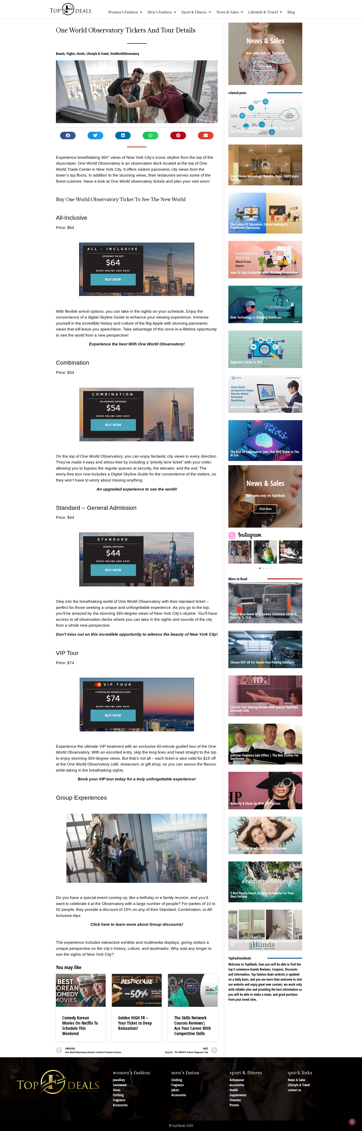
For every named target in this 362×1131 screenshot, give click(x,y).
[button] (68, 135)
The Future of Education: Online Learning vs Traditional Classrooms (259, 226)
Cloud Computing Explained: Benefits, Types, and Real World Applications (262, 130)
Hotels (81, 53)
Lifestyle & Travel (98, 53)
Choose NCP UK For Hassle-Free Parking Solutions (262, 662)
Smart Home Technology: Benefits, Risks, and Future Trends (264, 178)
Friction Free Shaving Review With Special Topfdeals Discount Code (264, 709)
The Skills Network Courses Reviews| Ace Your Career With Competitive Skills (192, 1026)
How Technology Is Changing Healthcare (256, 317)
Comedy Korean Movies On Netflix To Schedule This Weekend (80, 1026)
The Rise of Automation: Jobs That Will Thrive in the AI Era (264, 453)
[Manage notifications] (352, 1121)
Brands (60, 53)
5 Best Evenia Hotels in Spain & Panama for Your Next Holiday (262, 895)
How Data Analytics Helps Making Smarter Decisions (264, 407)
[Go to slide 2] (259, 568)
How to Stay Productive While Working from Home (263, 272)
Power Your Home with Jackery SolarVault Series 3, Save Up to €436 (263, 616)
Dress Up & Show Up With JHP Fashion (255, 803)
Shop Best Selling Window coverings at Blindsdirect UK (264, 943)
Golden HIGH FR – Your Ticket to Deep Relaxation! (135, 1023)
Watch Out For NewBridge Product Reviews (258, 848)
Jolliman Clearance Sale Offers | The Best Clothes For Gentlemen (264, 757)
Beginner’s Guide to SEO (246, 362)
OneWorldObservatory (124, 53)
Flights (70, 53)
